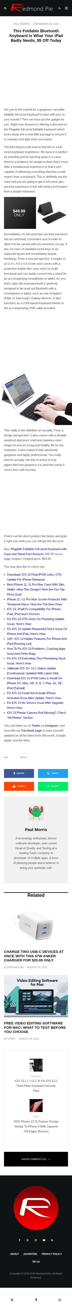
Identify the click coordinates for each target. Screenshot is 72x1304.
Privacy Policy (52, 1254)
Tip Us (36, 1261)
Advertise (30, 1254)
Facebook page (31, 730)
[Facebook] (19, 1240)
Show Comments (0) (34, 1159)
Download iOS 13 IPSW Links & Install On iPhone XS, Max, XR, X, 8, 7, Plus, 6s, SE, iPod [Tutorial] (35, 683)
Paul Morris (22, 24)
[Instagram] (36, 1240)
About (14, 1254)
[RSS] (52, 1240)
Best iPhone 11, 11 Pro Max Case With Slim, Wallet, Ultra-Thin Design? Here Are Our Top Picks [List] (36, 589)
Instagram (51, 725)
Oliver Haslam (13, 967)
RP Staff (9, 1038)
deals (24, 757)
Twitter (36, 725)
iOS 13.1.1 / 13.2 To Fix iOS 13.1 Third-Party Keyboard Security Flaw (36, 1083)
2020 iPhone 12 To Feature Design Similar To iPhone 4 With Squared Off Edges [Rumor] (36, 1124)
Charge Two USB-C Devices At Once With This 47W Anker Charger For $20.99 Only (34, 956)
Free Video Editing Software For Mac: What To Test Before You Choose (35, 1027)
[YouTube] (44, 1240)
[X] (27, 1240)
